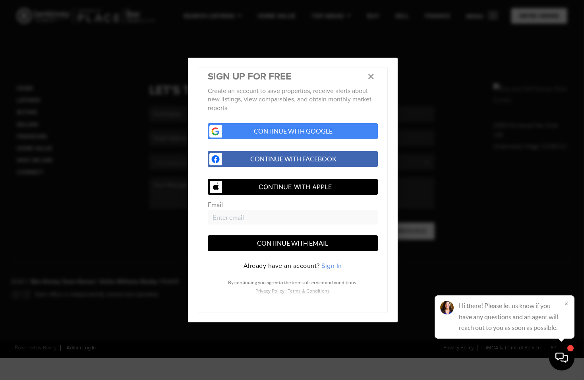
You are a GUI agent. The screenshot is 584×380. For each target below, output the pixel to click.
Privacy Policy (269, 291)
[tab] (293, 266)
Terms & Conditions (309, 291)
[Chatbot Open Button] (561, 357)
